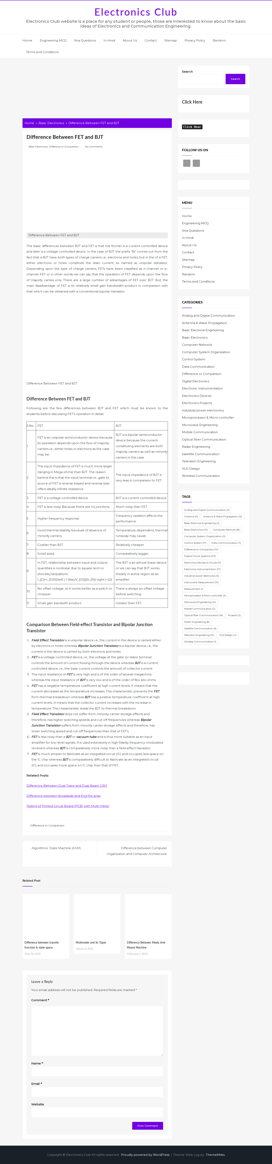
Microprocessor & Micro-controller (208, 417)
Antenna (191, 516)
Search (187, 71)
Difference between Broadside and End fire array (63, 796)
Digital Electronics (195, 381)
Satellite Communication (200, 454)
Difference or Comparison (64, 146)
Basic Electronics (38, 146)
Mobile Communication (200, 432)
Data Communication (198, 367)
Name (37, 1063)
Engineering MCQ (53, 40)
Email (36, 1084)
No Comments (93, 146)
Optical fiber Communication (204, 439)
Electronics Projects (197, 403)
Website (37, 1104)
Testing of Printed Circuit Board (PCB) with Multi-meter (67, 806)
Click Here (192, 102)
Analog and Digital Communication (208, 315)
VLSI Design (191, 468)
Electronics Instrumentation (202, 569)
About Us (130, 40)
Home (27, 40)
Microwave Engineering (200, 425)
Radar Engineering (196, 447)
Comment (40, 1000)
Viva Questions (85, 40)
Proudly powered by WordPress (145, 1155)
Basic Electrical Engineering (203, 330)
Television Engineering (199, 461)
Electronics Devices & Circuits (202, 562)
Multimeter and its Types (91, 942)
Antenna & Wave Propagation (204, 323)
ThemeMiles (215, 1155)
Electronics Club (136, 13)
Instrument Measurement (201, 582)
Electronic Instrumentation (202, 388)
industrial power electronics (203, 410)
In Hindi (109, 40)
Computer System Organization (206, 352)
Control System (193, 359)
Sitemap (170, 40)
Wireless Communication (201, 476)
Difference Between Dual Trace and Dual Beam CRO (66, 786)
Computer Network (197, 345)
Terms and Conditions (42, 52)
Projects (234, 615)
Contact (151, 40)
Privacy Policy (195, 40)
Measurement (193, 588)
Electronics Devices (196, 396)
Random (219, 40)
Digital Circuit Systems (200, 555)
